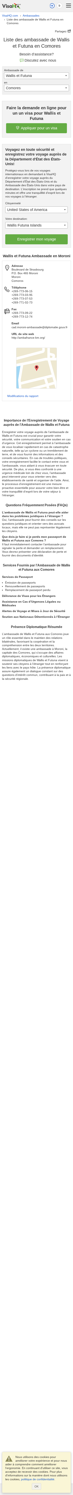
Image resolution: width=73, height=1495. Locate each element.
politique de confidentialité (37, 1479)
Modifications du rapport (22, 396)
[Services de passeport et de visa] (11, 5)
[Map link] (36, 368)
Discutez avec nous (40, 60)
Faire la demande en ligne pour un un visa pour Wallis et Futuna (36, 113)
